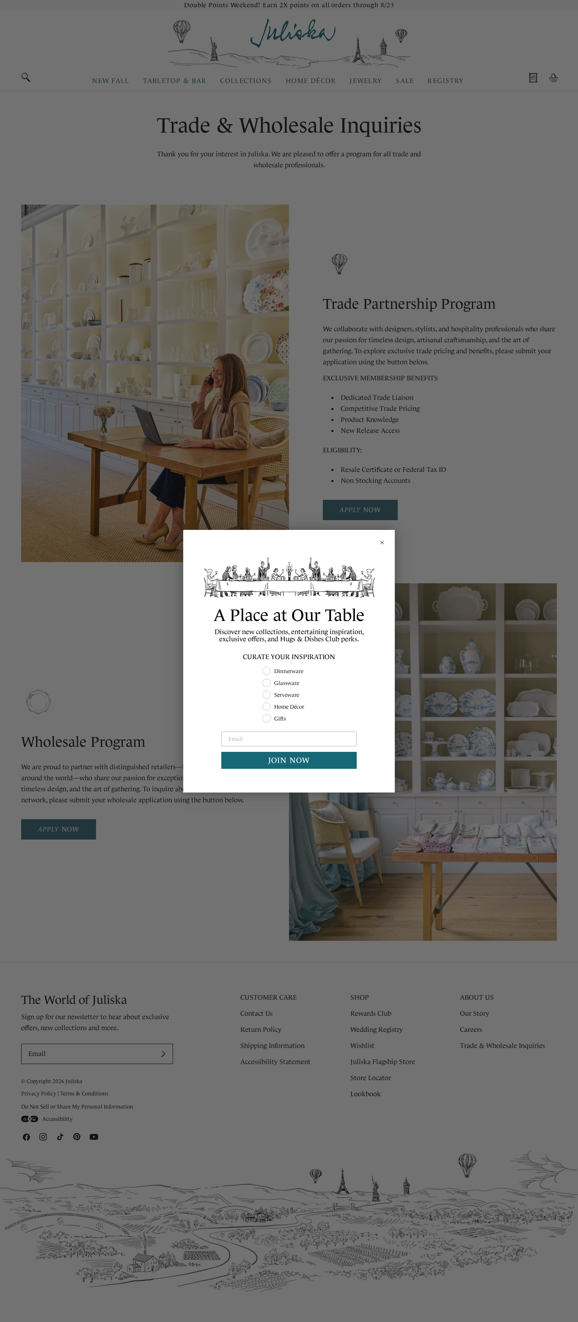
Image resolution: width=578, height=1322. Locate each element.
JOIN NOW (289, 760)
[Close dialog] (382, 542)
